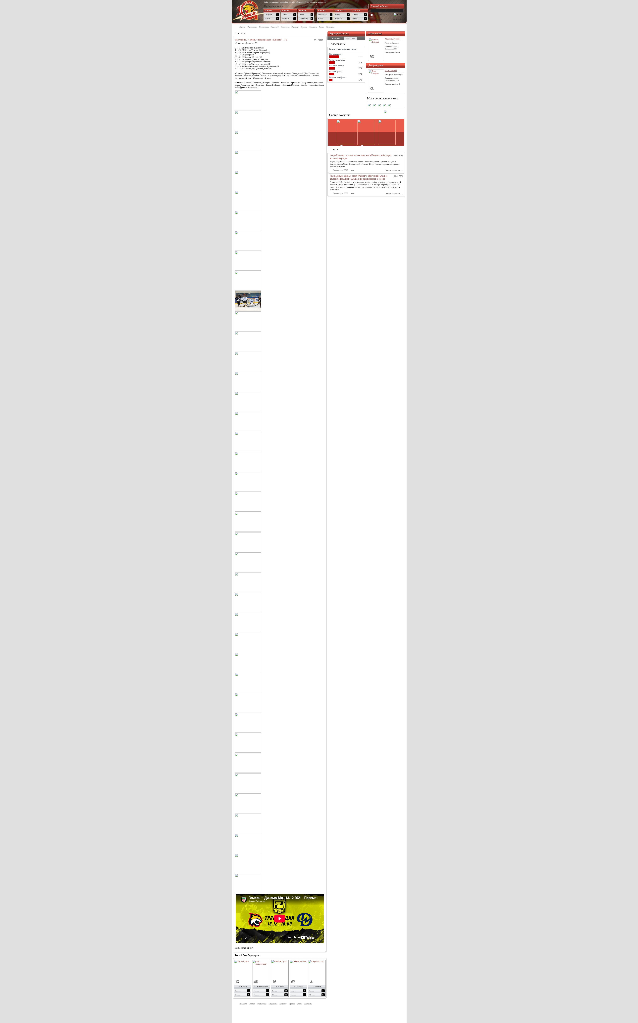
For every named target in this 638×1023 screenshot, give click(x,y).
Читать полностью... (394, 170)
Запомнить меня (380, 14)
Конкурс (294, 27)
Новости (242, 1003)
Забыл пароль (376, 19)
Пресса (304, 27)
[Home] (235, 27)
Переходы (285, 27)
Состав (242, 27)
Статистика (263, 27)
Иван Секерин (391, 70)
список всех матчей (306, 6)
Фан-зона (313, 27)
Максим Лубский (392, 39)
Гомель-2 (274, 27)
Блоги (321, 27)
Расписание (252, 27)
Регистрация (398, 19)
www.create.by (256, 1011)
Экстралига (335, 38)
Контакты (330, 27)
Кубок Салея (350, 38)
